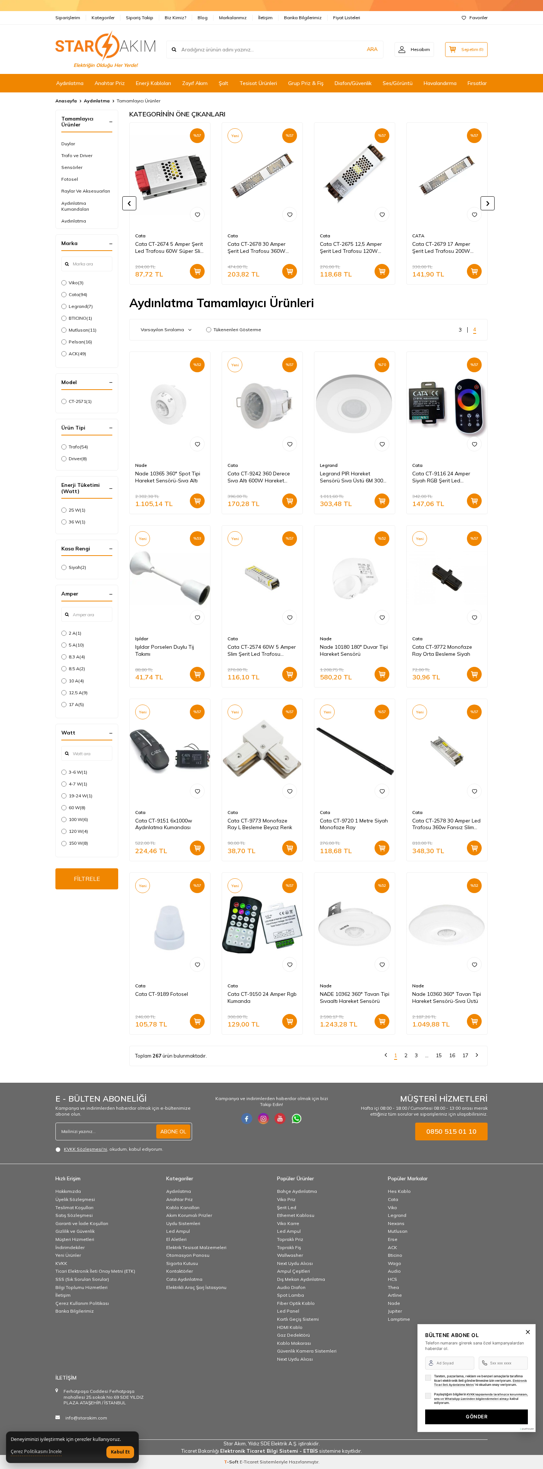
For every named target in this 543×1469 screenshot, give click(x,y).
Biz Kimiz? (175, 17)
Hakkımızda (68, 1191)
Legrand (81, 306)
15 (439, 1055)
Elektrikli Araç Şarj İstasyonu (196, 1287)
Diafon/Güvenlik (353, 83)
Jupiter (395, 1311)
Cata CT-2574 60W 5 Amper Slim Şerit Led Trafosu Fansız (262, 651)
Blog (203, 17)
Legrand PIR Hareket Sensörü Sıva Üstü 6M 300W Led (354, 477)
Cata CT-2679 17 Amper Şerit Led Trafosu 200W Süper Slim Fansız (441, 248)
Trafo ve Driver (76, 155)
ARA (372, 49)
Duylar (68, 143)
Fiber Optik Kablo (296, 1303)
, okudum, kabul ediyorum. (113, 1149)
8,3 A (77, 656)
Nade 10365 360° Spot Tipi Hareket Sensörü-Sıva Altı (167, 477)
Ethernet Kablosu (295, 1215)
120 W (78, 831)
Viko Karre (288, 1223)
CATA (418, 235)
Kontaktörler (179, 1271)
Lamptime (399, 1319)
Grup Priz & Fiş (306, 83)
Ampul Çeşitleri (293, 1271)
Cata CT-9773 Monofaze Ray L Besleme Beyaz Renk (260, 824)
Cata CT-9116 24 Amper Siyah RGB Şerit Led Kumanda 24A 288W (441, 477)
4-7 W (78, 784)
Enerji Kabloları (153, 83)
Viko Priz (286, 1199)
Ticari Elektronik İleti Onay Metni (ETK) (95, 1271)
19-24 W (80, 795)
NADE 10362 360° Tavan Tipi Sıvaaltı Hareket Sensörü (354, 997)
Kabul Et (120, 1452)
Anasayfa (66, 101)
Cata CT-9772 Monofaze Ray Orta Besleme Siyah (442, 650)
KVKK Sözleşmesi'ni (85, 1149)
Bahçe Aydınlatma (297, 1191)
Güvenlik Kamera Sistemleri (307, 1351)
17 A (76, 704)
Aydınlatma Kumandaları (75, 206)
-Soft (232, 1462)
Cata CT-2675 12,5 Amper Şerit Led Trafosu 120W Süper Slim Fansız (351, 248)
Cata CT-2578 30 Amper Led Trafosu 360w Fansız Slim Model (446, 824)
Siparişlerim (67, 17)
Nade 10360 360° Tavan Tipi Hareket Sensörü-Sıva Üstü (446, 997)
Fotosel (69, 179)
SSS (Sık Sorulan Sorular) (82, 1279)
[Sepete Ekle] (197, 271)
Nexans (396, 1223)
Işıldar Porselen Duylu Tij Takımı (164, 650)
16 (452, 1055)
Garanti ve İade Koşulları (81, 1223)
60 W (77, 807)
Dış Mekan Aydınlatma (301, 1279)
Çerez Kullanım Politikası (82, 1303)
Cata (78, 294)
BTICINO (80, 318)
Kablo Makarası (294, 1343)
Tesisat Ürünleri (258, 83)
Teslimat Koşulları (74, 1207)
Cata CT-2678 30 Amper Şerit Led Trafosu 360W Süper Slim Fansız (257, 248)
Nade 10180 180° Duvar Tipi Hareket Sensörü (354, 650)
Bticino (395, 1255)
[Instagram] (263, 1118)
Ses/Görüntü (398, 83)
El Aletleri (176, 1239)
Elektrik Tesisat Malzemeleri (196, 1247)
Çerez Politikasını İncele (36, 1452)
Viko (76, 282)
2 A (75, 633)
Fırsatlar (477, 83)
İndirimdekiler (70, 1247)
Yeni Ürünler (68, 1255)
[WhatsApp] (296, 1118)
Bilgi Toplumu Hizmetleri (81, 1287)
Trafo (78, 446)
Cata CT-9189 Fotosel (161, 994)
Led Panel (288, 1311)
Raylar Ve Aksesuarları (85, 191)
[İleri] (477, 1056)
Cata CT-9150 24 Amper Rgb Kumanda (262, 997)
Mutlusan (82, 330)
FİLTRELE (87, 878)
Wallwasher (290, 1255)
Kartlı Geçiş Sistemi (298, 1319)
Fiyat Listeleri (346, 17)
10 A (76, 680)
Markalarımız (233, 17)
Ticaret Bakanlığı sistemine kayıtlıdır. (271, 1451)
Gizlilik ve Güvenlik (75, 1231)
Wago (394, 1263)
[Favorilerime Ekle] (197, 214)
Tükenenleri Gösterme (237, 329)
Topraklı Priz (290, 1239)
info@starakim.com (86, 1418)
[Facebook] (246, 1118)
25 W (77, 510)
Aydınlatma (69, 83)
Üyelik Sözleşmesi (75, 1199)
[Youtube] (280, 1118)
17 (465, 1055)
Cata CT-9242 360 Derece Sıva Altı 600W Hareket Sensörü (259, 477)
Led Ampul (178, 1231)
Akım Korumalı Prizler (189, 1215)
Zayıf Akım (195, 83)
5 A (76, 645)
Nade (141, 465)
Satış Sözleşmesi (74, 1215)
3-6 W (78, 772)
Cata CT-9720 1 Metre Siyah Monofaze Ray (354, 824)
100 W (78, 819)
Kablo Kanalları (182, 1207)
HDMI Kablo (290, 1327)
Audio (394, 1271)
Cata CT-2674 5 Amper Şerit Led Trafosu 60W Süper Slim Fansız (169, 248)
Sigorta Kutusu (182, 1263)
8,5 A (77, 668)
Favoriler (478, 17)
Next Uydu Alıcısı (295, 1263)
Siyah (77, 567)
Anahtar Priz (110, 83)
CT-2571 (80, 401)
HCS (392, 1279)
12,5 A (78, 692)
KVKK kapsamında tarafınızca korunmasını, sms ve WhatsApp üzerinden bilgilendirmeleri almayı (481, 1396)
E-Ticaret (249, 1462)
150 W (78, 843)
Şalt (223, 83)
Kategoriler (103, 17)
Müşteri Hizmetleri (74, 1239)
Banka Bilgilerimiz (303, 17)
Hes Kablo (399, 1191)
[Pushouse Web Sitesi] (526, 1429)
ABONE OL (173, 1131)
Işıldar (141, 638)
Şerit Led (286, 1207)
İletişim (265, 17)
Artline (395, 1295)
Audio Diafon (291, 1287)
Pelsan (80, 342)
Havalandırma (440, 83)
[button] (129, 203)
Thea (393, 1287)
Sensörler (71, 167)
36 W (77, 522)
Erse (392, 1239)
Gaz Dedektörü (293, 1335)
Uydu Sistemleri (183, 1223)
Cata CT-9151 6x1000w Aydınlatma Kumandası (163, 824)
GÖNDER (476, 1416)
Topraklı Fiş (289, 1247)
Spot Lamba (290, 1295)
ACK (77, 353)
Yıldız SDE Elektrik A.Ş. (273, 1443)
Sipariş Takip (139, 17)
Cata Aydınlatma (184, 1279)
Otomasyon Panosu (187, 1255)
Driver (78, 458)
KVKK (61, 1263)
